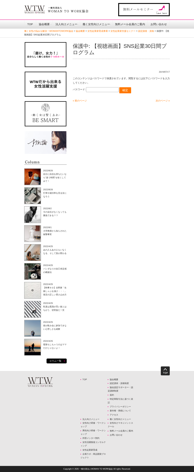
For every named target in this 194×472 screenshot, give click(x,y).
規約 (112, 395)
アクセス (114, 415)
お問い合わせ (159, 24)
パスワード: (79, 89)
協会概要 (44, 24)
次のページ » (163, 100)
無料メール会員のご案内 (130, 24)
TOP (30, 24)
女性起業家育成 (89, 450)
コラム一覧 (55, 361)
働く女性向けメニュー (96, 24)
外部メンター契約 (92, 438)
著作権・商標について (120, 410)
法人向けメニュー (66, 24)
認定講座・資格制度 (119, 383)
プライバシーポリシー (120, 406)
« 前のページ (80, 100)
